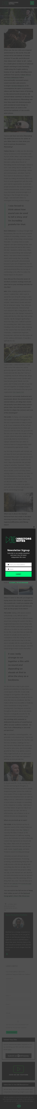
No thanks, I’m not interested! (18, 583)
